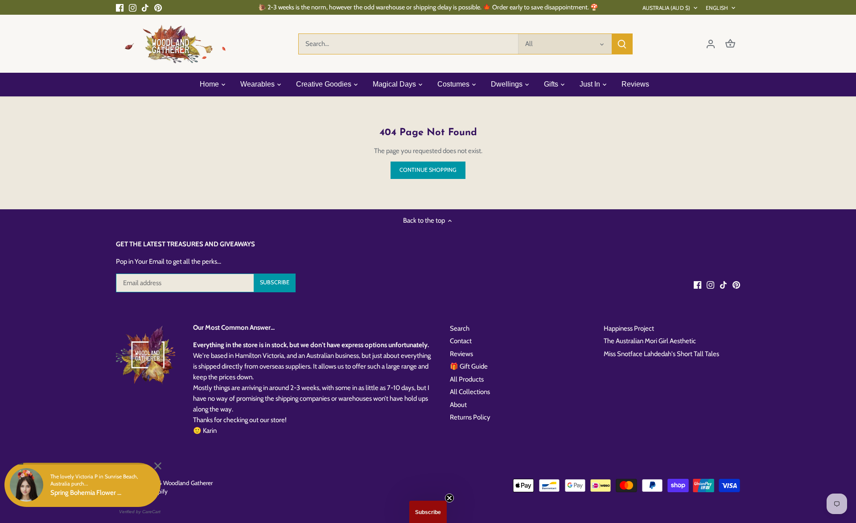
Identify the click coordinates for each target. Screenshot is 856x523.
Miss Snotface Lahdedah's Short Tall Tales (661, 354)
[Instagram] (132, 7)
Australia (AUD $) (666, 7)
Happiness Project (629, 328)
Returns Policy (470, 417)
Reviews (461, 354)
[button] (428, 512)
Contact (461, 341)
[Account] (710, 44)
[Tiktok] (145, 7)
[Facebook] (119, 7)
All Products (467, 379)
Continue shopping (428, 169)
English (717, 7)
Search (459, 328)
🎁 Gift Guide (469, 366)
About (458, 405)
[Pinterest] (158, 7)
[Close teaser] (449, 498)
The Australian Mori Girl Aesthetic (650, 341)
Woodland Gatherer (188, 482)
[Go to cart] (730, 44)
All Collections (470, 392)
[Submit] (622, 44)
